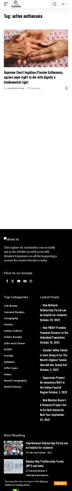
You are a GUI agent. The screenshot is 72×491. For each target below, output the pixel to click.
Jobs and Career (37, 452)
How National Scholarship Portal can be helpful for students (53, 310)
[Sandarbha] (16, 4)
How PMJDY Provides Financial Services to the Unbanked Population (54, 332)
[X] (13, 281)
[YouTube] (19, 281)
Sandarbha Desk (16, 88)
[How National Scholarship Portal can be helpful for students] (13, 448)
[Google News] (25, 281)
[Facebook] (7, 281)
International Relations (37, 475)
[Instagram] (31, 281)
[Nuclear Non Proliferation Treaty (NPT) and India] (13, 466)
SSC (49, 452)
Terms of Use (23, 485)
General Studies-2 (38, 470)
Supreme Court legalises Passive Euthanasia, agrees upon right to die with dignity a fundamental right (33, 77)
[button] (60, 483)
